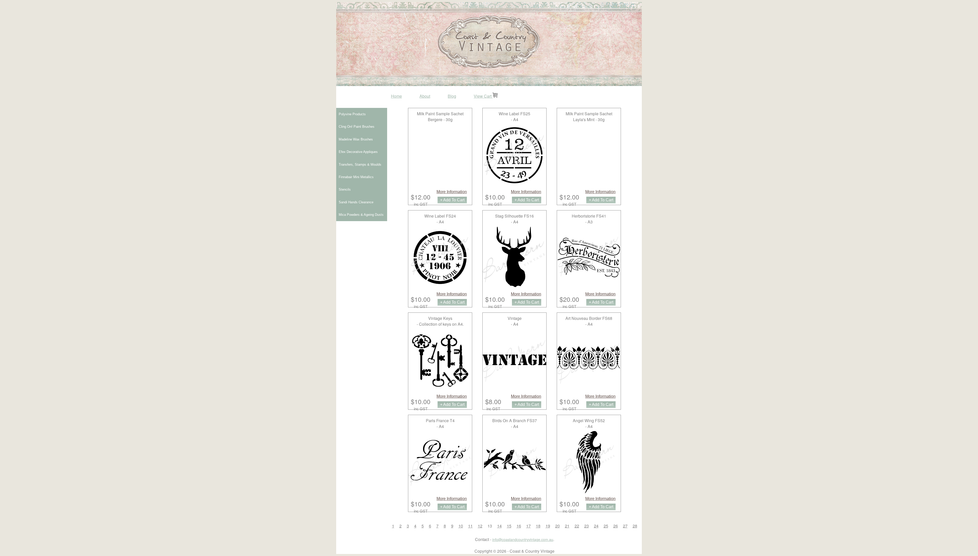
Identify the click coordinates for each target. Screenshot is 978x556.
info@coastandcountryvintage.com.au (522, 539)
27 (625, 526)
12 (480, 526)
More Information (452, 192)
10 (460, 526)
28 (635, 526)
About (424, 96)
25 (606, 526)
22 (577, 526)
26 (615, 526)
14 (499, 526)
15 (509, 526)
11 (470, 526)
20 (557, 526)
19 (548, 526)
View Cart (483, 96)
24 (596, 526)
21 (567, 526)
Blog (452, 96)
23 (586, 526)
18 (538, 526)
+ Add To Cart (452, 200)
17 (528, 526)
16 (519, 526)
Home (396, 96)
